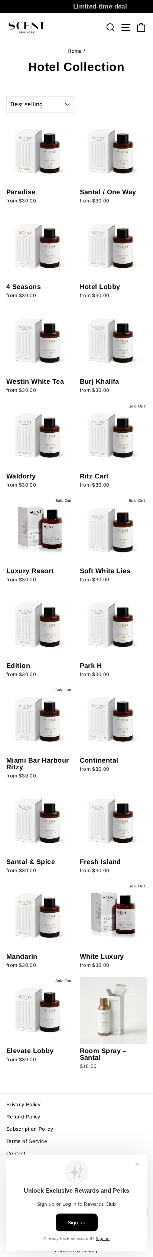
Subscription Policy (29, 1129)
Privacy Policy (23, 1104)
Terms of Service (26, 1141)
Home (75, 51)
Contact (16, 1153)
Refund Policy (23, 1117)
